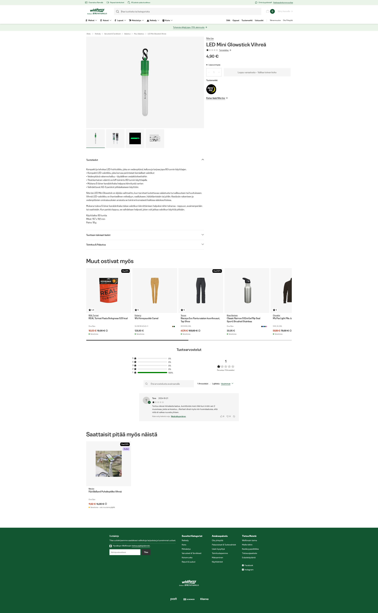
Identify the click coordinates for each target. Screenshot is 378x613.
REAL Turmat (93, 315)
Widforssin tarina (249, 540)
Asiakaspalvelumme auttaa (283, 2)
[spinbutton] (214, 72)
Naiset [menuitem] (106, 20)
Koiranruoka (187, 557)
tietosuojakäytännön (141, 545)
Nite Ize (210, 38)
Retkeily (98, 34)
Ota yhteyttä (217, 540)
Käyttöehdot (217, 561)
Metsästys (186, 549)
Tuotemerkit (247, 20)
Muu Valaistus (139, 34)
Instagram (249, 569)
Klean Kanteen (232, 315)
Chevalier (276, 315)
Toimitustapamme (220, 553)
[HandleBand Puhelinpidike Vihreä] (108, 463)
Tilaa (146, 552)
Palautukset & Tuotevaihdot (224, 544)
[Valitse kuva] (95, 138)
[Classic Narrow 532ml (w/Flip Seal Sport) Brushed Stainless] (246, 290)
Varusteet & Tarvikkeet (112, 34)
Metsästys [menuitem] (136, 20)
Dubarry (138, 315)
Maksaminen (217, 557)
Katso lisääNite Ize (215, 98)
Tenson (183, 315)
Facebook (249, 565)
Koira (184, 544)
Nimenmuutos (275, 20)
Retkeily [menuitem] (153, 20)
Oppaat (236, 20)
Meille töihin (247, 544)
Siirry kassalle (284, 11)
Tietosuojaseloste (249, 553)
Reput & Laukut (188, 561)
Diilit (228, 20)
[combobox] (227, 384)
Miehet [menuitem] (91, 20)
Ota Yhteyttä (288, 20)
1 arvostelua (223, 50)
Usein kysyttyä (218, 549)
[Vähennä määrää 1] (208, 72)
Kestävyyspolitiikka (250, 549)
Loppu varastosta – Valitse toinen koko (257, 72)
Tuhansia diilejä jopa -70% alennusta (188, 27)
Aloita (89, 34)
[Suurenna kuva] (145, 82)
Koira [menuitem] (167, 20)
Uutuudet (259, 20)
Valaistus (127, 34)
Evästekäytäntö (249, 557)
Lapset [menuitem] (120, 20)
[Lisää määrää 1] (219, 72)
